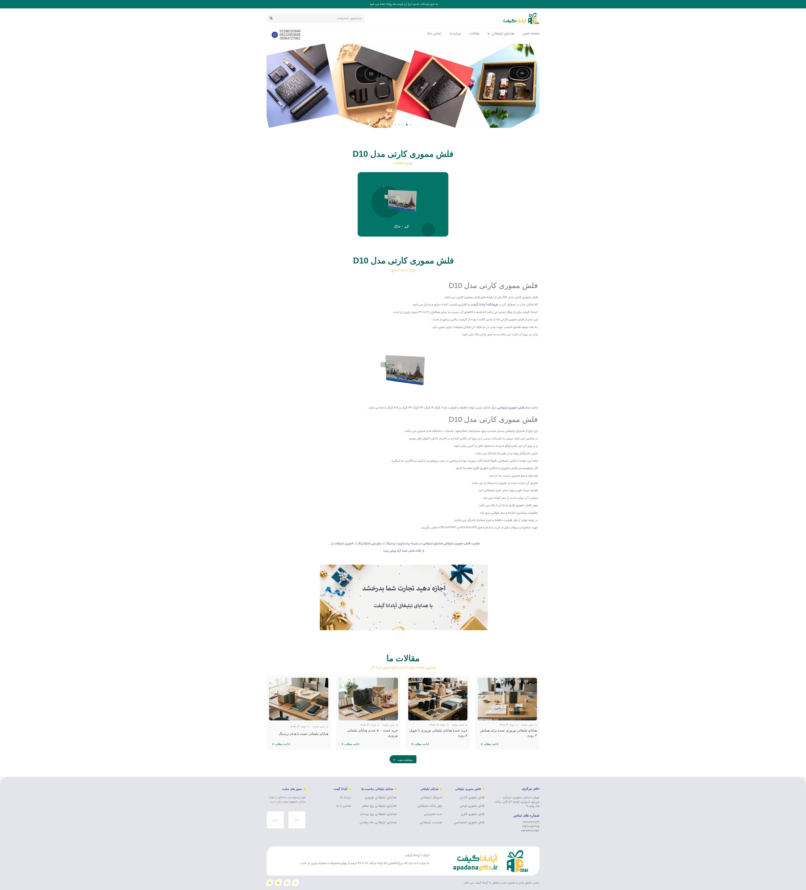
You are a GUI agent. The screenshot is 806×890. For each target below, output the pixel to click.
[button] (534, 86)
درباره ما (455, 33)
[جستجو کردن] (271, 18)
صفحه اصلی (531, 33)
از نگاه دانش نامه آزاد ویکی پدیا (403, 551)
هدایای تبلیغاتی (503, 33)
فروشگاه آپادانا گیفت (484, 305)
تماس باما (434, 33)
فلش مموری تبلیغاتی (511, 408)
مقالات (474, 33)
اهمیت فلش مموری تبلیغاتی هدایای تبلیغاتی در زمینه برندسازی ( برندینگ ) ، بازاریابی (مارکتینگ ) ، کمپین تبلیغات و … (404, 544)
